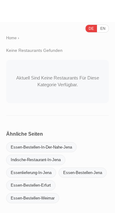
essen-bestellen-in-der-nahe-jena (41, 147)
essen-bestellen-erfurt (31, 185)
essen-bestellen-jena (82, 172)
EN (102, 28)
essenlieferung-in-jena (31, 172)
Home (11, 38)
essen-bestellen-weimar (33, 198)
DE (91, 28)
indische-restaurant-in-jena (36, 159)
